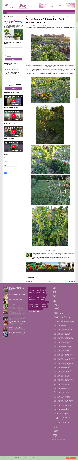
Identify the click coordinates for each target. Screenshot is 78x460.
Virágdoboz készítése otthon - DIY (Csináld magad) (17, 322)
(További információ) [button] (42, 457)
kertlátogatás (43, 25)
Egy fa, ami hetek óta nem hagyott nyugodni (17, 294)
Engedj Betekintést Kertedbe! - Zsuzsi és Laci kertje (63, 387)
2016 (54, 300)
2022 (54, 292)
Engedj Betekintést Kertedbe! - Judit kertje (61, 392)
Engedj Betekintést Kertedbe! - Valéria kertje (61, 409)
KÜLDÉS (14, 59)
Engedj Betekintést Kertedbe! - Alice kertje (61, 328)
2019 (54, 296)
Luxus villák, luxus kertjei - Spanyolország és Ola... (63, 317)
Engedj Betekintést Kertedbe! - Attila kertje (61, 402)
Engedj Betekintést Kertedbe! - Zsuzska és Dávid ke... (63, 380)
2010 (54, 436)
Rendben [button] (71, 457)
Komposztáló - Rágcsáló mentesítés (15, 327)
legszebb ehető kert (49, 25)
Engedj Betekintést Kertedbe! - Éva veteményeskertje (63, 363)
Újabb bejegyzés (29, 281)
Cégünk (16, 1)
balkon (30, 287)
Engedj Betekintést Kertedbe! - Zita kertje (61, 377)
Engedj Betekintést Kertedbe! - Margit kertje (61, 384)
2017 (54, 299)
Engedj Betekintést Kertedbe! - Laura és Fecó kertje (63, 401)
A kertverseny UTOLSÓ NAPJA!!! (60, 313)
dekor (38, 290)
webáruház (44, 306)
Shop (19, 1)
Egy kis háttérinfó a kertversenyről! (60, 391)
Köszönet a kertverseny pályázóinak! (60, 320)
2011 (54, 435)
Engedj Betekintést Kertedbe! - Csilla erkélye (62, 342)
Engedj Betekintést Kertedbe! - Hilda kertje (61, 393)
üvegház (40, 308)
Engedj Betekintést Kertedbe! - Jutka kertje (61, 371)
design (43, 290)
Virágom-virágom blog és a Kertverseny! (61, 413)
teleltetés (37, 304)
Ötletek (22, 10)
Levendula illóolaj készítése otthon (15, 299)
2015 (54, 301)
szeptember (56, 309)
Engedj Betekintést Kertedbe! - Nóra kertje (61, 356)
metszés (38, 297)
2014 (54, 303)
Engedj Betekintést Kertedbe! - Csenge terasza (62, 359)
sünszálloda (31, 304)
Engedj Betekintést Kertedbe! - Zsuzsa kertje (62, 404)
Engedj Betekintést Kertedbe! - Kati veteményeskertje (63, 400)
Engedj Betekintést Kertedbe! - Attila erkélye (61, 422)
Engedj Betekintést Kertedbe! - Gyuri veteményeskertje (63, 347)
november (56, 307)
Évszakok (31, 10)
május (55, 427)
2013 (54, 304)
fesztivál (30, 294)
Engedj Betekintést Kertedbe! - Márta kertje (61, 325)
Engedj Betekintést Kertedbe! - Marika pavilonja (62, 360)
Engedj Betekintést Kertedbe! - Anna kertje (61, 385)
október (55, 308)
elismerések (38, 292)
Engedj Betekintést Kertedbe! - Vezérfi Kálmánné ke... (63, 339)
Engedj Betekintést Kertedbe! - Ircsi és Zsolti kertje (63, 326)
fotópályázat (36, 294)
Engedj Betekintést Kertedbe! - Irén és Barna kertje (63, 329)
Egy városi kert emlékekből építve (60, 314)
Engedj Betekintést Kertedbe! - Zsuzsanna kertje (62, 370)
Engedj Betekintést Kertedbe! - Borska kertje (62, 406)
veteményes (31, 306)
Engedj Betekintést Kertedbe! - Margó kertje (61, 355)
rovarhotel (31, 301)
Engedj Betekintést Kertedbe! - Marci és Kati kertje (63, 341)
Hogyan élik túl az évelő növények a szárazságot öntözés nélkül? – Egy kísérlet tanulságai (16, 288)
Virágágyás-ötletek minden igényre (15, 304)
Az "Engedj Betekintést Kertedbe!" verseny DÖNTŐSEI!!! (64, 321)
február (55, 431)
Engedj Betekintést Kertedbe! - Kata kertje (61, 324)
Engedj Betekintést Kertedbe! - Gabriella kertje (62, 350)
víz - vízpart (38, 306)
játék (29, 297)
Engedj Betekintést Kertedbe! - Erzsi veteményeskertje (63, 338)
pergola (42, 299)
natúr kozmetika (32, 299)
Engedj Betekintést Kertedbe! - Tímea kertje (61, 381)
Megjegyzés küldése (31, 279)
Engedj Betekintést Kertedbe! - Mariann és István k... (63, 405)
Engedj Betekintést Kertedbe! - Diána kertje (61, 330)
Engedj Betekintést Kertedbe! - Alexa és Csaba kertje (63, 364)
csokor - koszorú (32, 290)
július (55, 312)
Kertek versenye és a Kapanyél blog (60, 408)
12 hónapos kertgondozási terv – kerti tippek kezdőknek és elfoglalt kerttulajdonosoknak (13, 21)
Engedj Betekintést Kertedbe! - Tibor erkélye (61, 334)
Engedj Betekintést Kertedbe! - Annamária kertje (62, 343)
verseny (55, 25)
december (56, 305)
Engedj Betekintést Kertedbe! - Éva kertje (61, 368)
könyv (34, 297)
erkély (44, 292)
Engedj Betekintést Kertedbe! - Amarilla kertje (62, 372)
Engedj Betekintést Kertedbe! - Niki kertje (61, 412)
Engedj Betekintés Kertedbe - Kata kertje (61, 421)
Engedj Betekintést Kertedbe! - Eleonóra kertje (62, 388)
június (55, 426)
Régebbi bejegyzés (71, 281)
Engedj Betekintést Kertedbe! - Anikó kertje (61, 367)
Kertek (10, 10)
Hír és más (42, 10)
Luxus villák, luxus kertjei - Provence (60, 316)
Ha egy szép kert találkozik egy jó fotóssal (61, 318)
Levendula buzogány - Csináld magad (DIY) (17, 332)
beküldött (38, 25)
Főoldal (50, 281)
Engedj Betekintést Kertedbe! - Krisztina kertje (62, 396)
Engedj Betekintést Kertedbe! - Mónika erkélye (62, 366)
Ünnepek (36, 10)
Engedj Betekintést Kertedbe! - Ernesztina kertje (62, 362)
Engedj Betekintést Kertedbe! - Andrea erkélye (62, 410)
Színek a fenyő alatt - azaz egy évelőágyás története (16, 310)
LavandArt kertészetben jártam (59, 419)
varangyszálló (43, 304)
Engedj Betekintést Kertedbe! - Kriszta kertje (62, 333)
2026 (54, 287)
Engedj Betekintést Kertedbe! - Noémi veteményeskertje (64, 358)
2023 (54, 291)
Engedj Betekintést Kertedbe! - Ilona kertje (61, 376)
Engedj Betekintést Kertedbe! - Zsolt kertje (61, 335)
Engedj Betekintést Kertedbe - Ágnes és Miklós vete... (63, 379)
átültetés (30, 308)
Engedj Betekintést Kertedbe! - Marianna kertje (62, 383)
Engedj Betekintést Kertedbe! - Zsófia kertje (61, 375)
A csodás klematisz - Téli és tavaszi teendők (17, 316)
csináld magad (42, 287)
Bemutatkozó (10, 1)
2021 (54, 293)
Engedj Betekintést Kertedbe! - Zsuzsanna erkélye (63, 345)
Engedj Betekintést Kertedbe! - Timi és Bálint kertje (63, 346)
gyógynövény (43, 294)
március (55, 430)
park (38, 299)
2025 (54, 288)
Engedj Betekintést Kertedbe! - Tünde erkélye (62, 414)
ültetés (35, 308)
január (55, 432)
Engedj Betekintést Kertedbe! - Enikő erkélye (62, 351)
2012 (54, 434)
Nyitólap (5, 1)
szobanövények (45, 301)
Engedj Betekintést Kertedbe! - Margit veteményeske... (63, 354)
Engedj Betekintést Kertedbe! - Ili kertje (61, 322)
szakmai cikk (37, 301)
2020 (54, 295)
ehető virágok (31, 292)
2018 (54, 297)
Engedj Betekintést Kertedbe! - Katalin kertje (62, 423)
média (44, 297)
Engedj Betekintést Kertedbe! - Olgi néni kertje (62, 397)
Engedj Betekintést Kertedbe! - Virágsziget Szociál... (63, 337)
